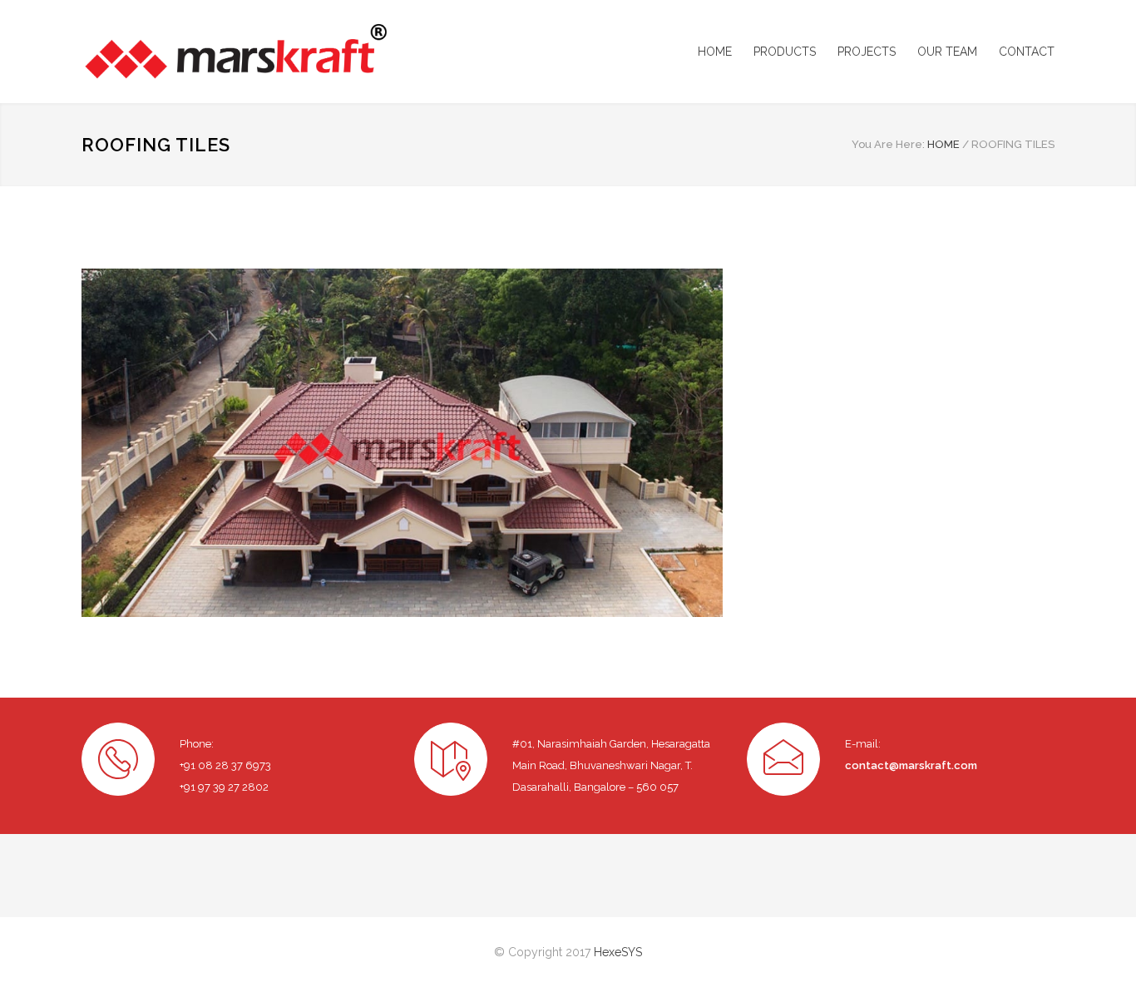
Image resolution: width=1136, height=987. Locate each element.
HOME (715, 51)
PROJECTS (866, 51)
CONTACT (1027, 51)
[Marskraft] (235, 51)
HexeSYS (618, 952)
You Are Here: (888, 144)
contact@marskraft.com (911, 765)
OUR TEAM (947, 51)
